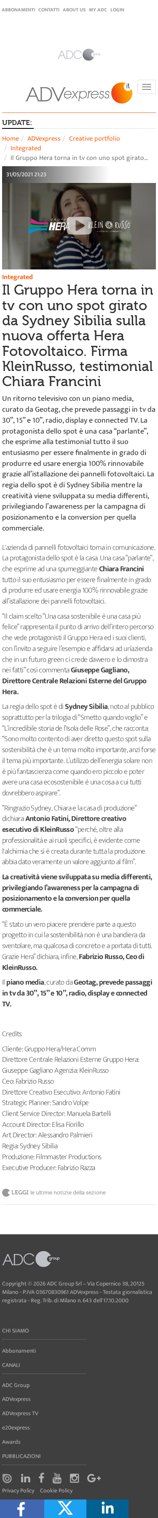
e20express (16, 1427)
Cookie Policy (56, 1491)
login (117, 9)
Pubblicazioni (21, 1456)
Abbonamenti (18, 9)
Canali (11, 1365)
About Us (74, 9)
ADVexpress (44, 138)
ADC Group (15, 1385)
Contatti (48, 9)
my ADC (98, 9)
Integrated (26, 148)
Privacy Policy (18, 1491)
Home (10, 138)
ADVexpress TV (20, 1413)
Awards (11, 1442)
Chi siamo (15, 1330)
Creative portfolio (94, 138)
